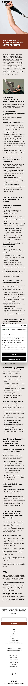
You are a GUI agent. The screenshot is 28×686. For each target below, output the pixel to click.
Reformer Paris (14, 662)
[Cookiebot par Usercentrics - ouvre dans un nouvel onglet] (20, 325)
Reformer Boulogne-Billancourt (14, 648)
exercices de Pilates (9, 147)
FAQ (14, 629)
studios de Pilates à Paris (11, 563)
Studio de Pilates (14, 652)
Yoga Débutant (14, 653)
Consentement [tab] (5, 329)
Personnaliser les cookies (13, 359)
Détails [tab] (13, 329)
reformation (18, 312)
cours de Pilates (21, 557)
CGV (14, 631)
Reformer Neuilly (14, 666)
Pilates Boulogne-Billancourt (14, 650)
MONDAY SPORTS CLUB (14, 642)
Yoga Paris (14, 664)
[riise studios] (6, 2)
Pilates (6, 54)
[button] (26, 2)
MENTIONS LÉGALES (13, 640)
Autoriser (14, 354)
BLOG (14, 633)
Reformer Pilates (8, 312)
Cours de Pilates (14, 657)
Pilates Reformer (14, 655)
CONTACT (14, 635)
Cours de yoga (14, 659)
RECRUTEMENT (14, 638)
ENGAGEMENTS (14, 636)
